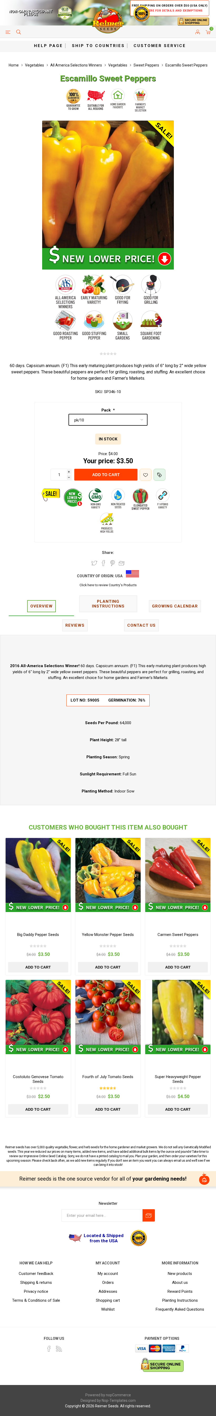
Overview (41, 606)
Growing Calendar (175, 606)
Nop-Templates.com (119, 1400)
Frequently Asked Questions (180, 1309)
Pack (106, 410)
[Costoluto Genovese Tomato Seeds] (38, 1012)
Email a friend (122, 563)
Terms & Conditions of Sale (36, 1300)
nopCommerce (118, 1395)
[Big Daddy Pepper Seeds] (38, 870)
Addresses (108, 1291)
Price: (103, 454)
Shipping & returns (36, 1282)
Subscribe (149, 1215)
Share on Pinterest (112, 563)
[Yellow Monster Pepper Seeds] (108, 870)
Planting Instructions (180, 1300)
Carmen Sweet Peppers (178, 934)
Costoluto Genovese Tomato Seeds (38, 1079)
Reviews (75, 625)
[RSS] (59, 1349)
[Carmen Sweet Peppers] (177, 870)
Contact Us (141, 625)
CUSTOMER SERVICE (160, 45)
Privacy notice (36, 1291)
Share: (108, 552)
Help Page (48, 45)
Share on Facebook (103, 563)
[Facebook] (49, 1349)
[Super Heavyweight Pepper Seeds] (177, 1012)
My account (108, 1273)
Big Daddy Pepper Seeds (38, 934)
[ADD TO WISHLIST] (145, 475)
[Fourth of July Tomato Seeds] (108, 1012)
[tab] (41, 606)
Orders (108, 1282)
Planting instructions (108, 604)
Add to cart (106, 474)
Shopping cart (108, 1300)
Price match (159, 475)
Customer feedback (36, 1273)
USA (118, 576)
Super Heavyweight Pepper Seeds (178, 1079)
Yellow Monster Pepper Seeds (108, 934)
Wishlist (108, 1309)
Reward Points (180, 1291)
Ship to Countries (98, 45)
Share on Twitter (94, 563)
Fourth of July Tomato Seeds (107, 1076)
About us (180, 1282)
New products (180, 1273)
